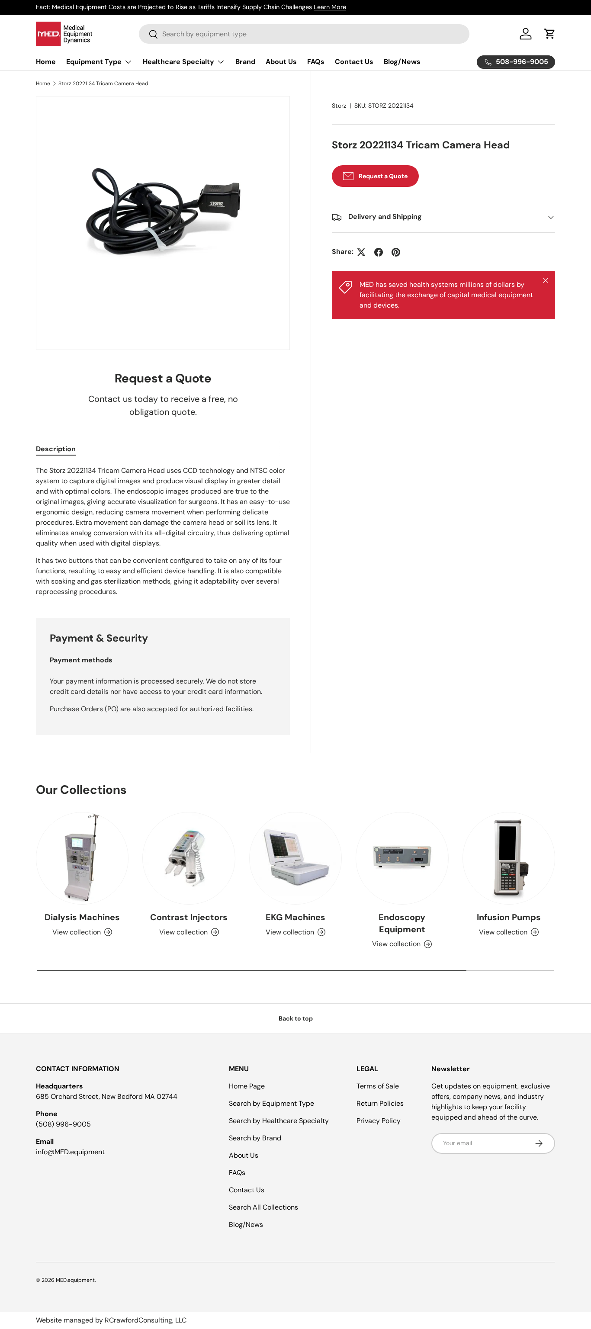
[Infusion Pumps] (509, 858)
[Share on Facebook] (378, 252)
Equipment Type (94, 61)
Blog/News (402, 61)
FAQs (315, 61)
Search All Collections (263, 1207)
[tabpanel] (163, 531)
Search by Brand (255, 1138)
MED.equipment (75, 1280)
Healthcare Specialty (178, 61)
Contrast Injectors (189, 917)
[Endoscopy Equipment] (402, 858)
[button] (549, 33)
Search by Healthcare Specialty (279, 1120)
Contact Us (354, 61)
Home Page (247, 1086)
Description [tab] (56, 448)
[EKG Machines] (295, 858)
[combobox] (304, 34)
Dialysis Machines (82, 917)
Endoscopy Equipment (402, 923)
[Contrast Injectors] (188, 858)
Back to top (296, 1018)
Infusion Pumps (509, 917)
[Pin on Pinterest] (396, 252)
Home (46, 61)
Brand (245, 61)
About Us (281, 61)
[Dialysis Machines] (82, 858)
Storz (339, 105)
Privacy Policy (379, 1120)
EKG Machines (295, 917)
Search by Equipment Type (271, 1103)
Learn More (330, 7)
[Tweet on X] (361, 252)
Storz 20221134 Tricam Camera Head (103, 83)
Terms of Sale (378, 1086)
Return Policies (380, 1103)
